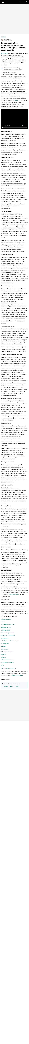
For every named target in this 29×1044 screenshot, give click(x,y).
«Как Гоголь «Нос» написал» (10, 641)
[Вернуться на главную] (2, 1)
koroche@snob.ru (17, 675)
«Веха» (3, 622)
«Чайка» (3, 646)
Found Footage (13, 594)
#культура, (3, 679)
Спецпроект (4, 53)
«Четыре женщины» (7, 652)
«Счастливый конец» (7, 660)
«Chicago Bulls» (6, 630)
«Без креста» (5, 643)
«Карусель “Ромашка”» (8, 635)
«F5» (2, 665)
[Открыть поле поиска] (19, 1)
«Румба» (3, 654)
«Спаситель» (5, 649)
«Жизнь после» (6, 627)
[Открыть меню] (26, 1)
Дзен (17, 686)
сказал (16, 100)
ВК (12, 686)
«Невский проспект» (7, 633)
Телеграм (6, 686)
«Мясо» (3, 657)
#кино (7, 679)
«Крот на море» (6, 619)
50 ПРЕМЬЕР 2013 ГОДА (8, 668)
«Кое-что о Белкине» (7, 662)
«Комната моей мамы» (8, 624)
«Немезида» (5, 638)
